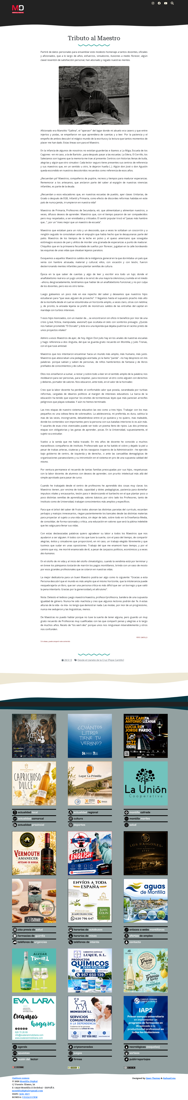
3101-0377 (24, 1094)
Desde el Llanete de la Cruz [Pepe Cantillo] (101, 660)
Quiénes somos (20, 1078)
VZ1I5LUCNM (29, 1097)
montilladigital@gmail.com (27, 1091)
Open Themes (153, 1078)
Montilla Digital (29, 1081)
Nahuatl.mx (169, 1078)
